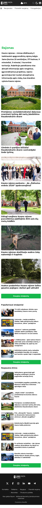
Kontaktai (5, 489)
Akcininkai (14, 492)
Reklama (14, 489)
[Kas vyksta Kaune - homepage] (8, 3)
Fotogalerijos (36, 8)
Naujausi (23, 489)
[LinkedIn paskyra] (24, 483)
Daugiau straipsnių (21, 296)
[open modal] (40, 3)
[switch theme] (36, 3)
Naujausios (8, 8)
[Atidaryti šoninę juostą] (1, 8)
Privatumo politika (26, 492)
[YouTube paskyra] (29, 483)
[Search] (33, 3)
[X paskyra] (7, 483)
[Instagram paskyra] (18, 483)
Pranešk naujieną (21, 8)
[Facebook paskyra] (13, 483)
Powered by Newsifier (21, 502)
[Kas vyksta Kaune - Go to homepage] (21, 476)
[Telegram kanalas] (35, 483)
